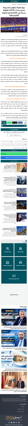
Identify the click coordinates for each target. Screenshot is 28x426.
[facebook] (19, 422)
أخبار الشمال (14, 4)
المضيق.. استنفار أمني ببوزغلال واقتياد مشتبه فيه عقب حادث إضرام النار (10, 203)
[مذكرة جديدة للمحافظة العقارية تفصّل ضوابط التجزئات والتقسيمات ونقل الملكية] (22, 226)
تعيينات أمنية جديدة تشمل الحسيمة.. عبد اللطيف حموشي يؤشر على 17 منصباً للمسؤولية (10, 166)
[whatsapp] (9, 422)
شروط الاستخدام (20, 409)
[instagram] (16, 422)
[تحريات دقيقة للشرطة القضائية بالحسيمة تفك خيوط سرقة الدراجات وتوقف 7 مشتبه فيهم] (22, 176)
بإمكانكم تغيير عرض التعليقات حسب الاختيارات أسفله (14, 132)
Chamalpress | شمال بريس (22, 4)
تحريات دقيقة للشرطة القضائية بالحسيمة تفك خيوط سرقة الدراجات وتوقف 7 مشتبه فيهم (10, 179)
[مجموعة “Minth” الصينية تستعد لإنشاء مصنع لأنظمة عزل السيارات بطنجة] (22, 188)
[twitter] (14, 422)
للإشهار (22, 406)
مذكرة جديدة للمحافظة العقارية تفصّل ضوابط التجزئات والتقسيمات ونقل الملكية (9, 229)
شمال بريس (25, 35)
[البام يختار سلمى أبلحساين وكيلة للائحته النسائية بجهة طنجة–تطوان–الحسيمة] (22, 213)
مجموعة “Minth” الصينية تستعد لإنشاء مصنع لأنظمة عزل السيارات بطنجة (9, 191)
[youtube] (11, 422)
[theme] (2, 1)
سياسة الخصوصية (20, 411)
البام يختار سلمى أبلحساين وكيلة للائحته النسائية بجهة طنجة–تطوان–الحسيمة (9, 216)
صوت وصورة (23, 306)
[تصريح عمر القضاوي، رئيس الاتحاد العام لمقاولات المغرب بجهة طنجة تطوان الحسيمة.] (14, 340)
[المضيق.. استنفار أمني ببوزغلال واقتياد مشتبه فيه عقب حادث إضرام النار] (22, 200)
